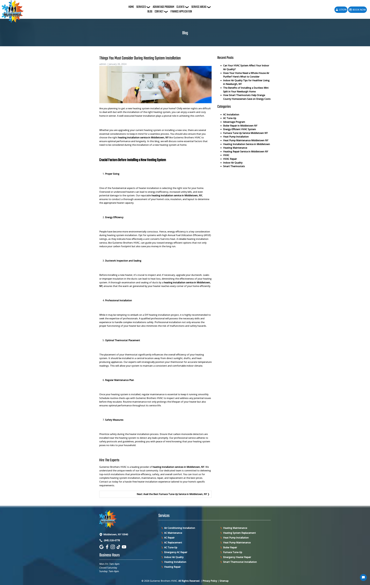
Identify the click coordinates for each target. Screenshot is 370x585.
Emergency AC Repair (175, 552)
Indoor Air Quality (233, 162)
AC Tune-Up (229, 118)
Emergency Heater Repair (237, 557)
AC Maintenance (173, 532)
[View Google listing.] (101, 548)
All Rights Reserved (188, 580)
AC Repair (169, 537)
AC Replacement (173, 542)
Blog (149, 11)
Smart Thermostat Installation (240, 561)
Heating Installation (175, 561)
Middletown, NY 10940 (115, 534)
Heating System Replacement (239, 532)
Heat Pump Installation (236, 136)
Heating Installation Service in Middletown (246, 144)
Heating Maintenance (235, 147)
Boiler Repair (230, 547)
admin (102, 64)
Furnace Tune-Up (232, 552)
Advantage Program (163, 6)
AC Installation (231, 114)
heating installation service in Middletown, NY (177, 195)
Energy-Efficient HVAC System (239, 129)
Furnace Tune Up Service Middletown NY (245, 133)
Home (131, 6)
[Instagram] (113, 548)
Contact (159, 11)
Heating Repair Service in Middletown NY (245, 151)
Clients (180, 7)
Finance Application (181, 11)
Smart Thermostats (234, 166)
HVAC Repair (230, 158)
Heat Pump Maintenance (237, 542)
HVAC (226, 155)
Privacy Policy (209, 580)
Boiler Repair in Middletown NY (240, 125)
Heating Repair (172, 566)
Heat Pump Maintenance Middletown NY (245, 140)
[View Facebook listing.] (107, 548)
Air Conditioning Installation (179, 527)
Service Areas (198, 7)
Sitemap (224, 580)
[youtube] (124, 548)
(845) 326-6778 (111, 540)
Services (141, 7)
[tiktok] (118, 548)
